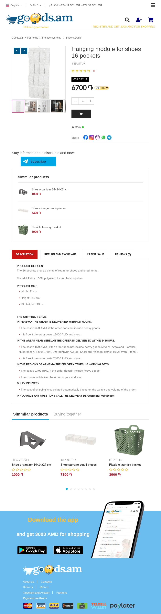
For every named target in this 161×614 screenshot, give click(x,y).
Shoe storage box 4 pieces (49, 208)
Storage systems (52, 37)
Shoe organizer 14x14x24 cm (50, 189)
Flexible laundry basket (46, 227)
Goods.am (18, 37)
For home (32, 37)
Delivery (28, 587)
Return (44, 587)
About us (28, 581)
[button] (17, 51)
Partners (61, 592)
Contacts (46, 581)
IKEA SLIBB (116, 460)
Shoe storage (73, 37)
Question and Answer (36, 592)
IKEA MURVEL (21, 460)
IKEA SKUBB (68, 460)
